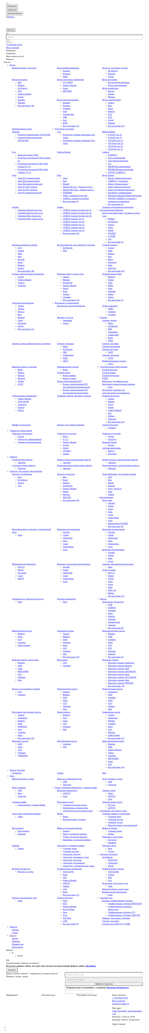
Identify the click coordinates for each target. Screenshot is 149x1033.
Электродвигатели (110, 425)
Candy (20, 320)
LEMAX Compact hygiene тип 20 (77, 213)
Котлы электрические (111, 100)
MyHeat (111, 416)
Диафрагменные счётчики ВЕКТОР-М (125, 904)
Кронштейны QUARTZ (118, 523)
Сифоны (15, 846)
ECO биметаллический (118, 161)
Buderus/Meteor (108, 132)
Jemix (110, 613)
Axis (59, 132)
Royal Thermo (108, 175)
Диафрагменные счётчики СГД (121, 912)
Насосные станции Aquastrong (121, 663)
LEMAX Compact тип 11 (73, 219)
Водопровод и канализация (67, 303)
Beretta (111, 483)
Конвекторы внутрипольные (114, 892)
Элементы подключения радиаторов (118, 207)
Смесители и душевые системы (70, 846)
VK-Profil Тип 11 (115, 140)
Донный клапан (115, 831)
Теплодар (112, 439)
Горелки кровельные (111, 346)
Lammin (105, 152)
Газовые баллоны (109, 370)
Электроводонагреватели (23, 303)
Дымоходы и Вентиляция (21, 431)
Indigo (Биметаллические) (119, 187)
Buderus (21, 85)
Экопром (21, 463)
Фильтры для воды (65, 317)
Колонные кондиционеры (113, 550)
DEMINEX (22, 727)
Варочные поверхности (67, 790)
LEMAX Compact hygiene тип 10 (77, 210)
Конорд (111, 91)
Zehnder (15, 207)
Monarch (21, 378)
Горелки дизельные (65, 344)
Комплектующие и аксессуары (70, 274)
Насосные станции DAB (118, 669)
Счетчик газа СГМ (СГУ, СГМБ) (116, 924)
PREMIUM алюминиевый (119, 167)
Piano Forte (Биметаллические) (121, 190)
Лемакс (111, 94)
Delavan (21, 375)
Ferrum (21, 436)
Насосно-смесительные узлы (24, 898)
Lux (109, 164)
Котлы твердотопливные (67, 100)
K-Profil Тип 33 (115, 138)
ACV (20, 248)
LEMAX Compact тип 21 (73, 225)
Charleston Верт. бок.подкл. (30, 216)
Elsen (110, 387)
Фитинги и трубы (25, 872)
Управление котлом (110, 396)
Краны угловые (69, 378)
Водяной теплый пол (21, 869)
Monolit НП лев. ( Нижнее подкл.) (78, 187)
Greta (65, 796)
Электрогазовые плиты (112, 802)
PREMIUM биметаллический (120, 169)
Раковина (112, 843)
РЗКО (65, 77)
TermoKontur (68, 114)
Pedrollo (111, 616)
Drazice (111, 225)
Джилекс (112, 625)
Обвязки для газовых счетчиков (116, 918)
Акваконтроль (114, 622)
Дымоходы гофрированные (29, 439)
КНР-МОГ (67, 91)
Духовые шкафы (19, 802)
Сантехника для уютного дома (113, 811)
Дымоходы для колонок (22, 433)
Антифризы (107, 857)
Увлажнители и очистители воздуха (28, 599)
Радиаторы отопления (64, 129)
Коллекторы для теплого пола (115, 883)
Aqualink (15, 132)
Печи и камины (19, 788)
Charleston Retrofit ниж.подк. (30, 213)
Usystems (112, 315)
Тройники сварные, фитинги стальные (74, 396)
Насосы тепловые (17, 770)
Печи (12, 776)
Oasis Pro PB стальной (27, 187)
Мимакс (111, 97)
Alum (65, 178)
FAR (65, 877)
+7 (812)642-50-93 (14, 45)
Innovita (66, 494)
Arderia (111, 103)
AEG (110, 477)
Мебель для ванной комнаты (69, 828)
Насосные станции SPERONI (120, 683)
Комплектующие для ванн (74, 819)
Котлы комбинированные (68, 68)
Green (110, 509)
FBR (110, 329)
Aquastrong (112, 692)
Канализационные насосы (113, 631)
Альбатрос (22, 404)
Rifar (59, 175)
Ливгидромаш (24, 645)
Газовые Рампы (109, 373)
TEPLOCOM (23, 402)
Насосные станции (110, 660)
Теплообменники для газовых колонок (119, 474)
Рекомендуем (17, 944)
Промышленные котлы (22, 129)
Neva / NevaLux (114, 489)
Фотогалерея (17, 947)
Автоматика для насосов (113, 602)
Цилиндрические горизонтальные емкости (120, 465)
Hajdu (110, 227)
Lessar (110, 515)
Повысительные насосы (112, 689)
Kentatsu (66, 71)
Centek (66, 535)
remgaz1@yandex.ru (120, 1004)
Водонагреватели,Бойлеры (111, 210)
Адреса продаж (118, 1024)
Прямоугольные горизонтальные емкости (120, 460)
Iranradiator (113, 332)
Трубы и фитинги (110, 306)
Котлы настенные (109, 79)
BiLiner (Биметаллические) (120, 178)
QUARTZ (112, 233)
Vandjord (111, 654)
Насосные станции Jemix (119, 674)
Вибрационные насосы (22, 631)
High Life (112, 590)
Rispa (65, 291)
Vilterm (111, 494)
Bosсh (110, 259)
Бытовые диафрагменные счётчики (117, 901)
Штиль (21, 410)
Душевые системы (71, 851)
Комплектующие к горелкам (24, 367)
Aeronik (111, 503)
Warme (111, 866)
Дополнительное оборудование (113, 367)
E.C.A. (66, 439)
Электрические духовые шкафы (31, 805)
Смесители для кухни (72, 860)
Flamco (111, 280)
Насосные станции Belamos (120, 666)
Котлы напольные (19, 79)
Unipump (67, 297)
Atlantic (21, 251)
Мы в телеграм (12, 48)
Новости (13, 927)
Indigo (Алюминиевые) (118, 184)
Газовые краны (63, 373)
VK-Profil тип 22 (115, 146)
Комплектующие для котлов (24, 68)
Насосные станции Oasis (118, 680)
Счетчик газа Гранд (110, 921)
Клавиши (22, 834)
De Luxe (111, 805)
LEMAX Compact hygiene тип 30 (77, 216)
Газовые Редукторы (110, 375)
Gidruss (66, 886)
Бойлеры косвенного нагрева (24, 245)
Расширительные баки (112, 274)
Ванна (65, 817)
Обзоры (15, 930)
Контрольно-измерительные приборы (118, 384)
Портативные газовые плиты (75, 808)
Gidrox (111, 753)
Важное (13, 935)
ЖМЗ (65, 123)
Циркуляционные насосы (113, 741)
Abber (20, 817)
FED (20, 91)
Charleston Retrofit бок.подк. (30, 210)
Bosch (110, 109)
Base (65, 181)
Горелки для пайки (110, 344)
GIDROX (112, 608)
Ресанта (21, 407)
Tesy (20, 486)
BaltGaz (111, 254)
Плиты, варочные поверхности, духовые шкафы (76, 788)
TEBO (110, 309)
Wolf (65, 251)
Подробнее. (91, 966)
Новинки (16, 941)
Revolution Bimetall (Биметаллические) (125, 196)
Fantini (111, 407)
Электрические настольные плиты (78, 811)
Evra (14, 152)
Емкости (13, 457)
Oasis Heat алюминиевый (29, 181)
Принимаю (12, 970)
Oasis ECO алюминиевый (29, 178)
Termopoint (113, 863)
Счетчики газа (106, 898)
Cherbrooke (67, 538)
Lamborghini (113, 335)
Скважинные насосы (111, 712)
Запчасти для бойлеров (22, 474)
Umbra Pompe (114, 735)
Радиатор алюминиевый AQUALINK (34, 135)
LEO (20, 640)
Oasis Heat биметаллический (30, 184)
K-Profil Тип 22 (115, 135)
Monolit (66, 184)
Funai (110, 581)
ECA (110, 114)
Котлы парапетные (110, 88)
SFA (110, 648)
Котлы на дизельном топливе (115, 68)
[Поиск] (11, 42)
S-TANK (111, 236)
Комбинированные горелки (114, 361)
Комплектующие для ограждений (122, 825)
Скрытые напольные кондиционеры (117, 564)
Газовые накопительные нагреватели (28, 274)
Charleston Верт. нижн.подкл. (31, 219)
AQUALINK (68, 872)
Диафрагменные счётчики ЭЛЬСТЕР (124, 915)
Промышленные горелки (68, 367)
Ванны (60, 814)
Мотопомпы (62, 660)
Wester (110, 294)
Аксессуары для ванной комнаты (26, 814)
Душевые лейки (70, 848)
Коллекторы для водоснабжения (71, 306)
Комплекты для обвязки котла (115, 381)
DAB (110, 605)
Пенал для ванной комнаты (75, 834)
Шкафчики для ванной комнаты (77, 840)
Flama (110, 793)
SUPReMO (67, 193)
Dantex (111, 576)
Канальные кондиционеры (68, 529)
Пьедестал (112, 840)
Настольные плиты (65, 802)
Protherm (67, 109)
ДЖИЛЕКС (23, 756)
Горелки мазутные (110, 349)
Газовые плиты (108, 790)
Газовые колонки (109, 245)
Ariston (111, 248)
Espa (20, 729)
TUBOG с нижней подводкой (76, 198)
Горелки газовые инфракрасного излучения (31, 344)
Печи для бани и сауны (112, 779)
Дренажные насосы (65, 631)
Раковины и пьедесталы (112, 837)
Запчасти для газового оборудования (26, 471)
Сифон (21, 848)
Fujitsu (111, 506)
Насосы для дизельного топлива (26, 689)
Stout (110, 288)
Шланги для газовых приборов (70, 425)
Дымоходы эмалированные (29, 442)
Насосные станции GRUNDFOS (122, 671)
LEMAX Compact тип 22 (73, 227)
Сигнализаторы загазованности (116, 393)
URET (110, 341)
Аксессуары (107, 500)
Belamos (66, 280)
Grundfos (112, 610)
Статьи (15, 933)
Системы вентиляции (111, 448)
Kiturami (66, 74)
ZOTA (110, 358)
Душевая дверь (114, 817)
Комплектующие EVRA (28, 155)
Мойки (111, 834)
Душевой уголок (115, 822)
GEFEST (67, 793)
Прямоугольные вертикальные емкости (74, 460)
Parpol (110, 230)
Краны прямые (69, 375)
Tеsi (109, 239)
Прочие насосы (63, 712)
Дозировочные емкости (22, 460)
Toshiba (60, 773)
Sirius (65, 88)
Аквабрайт (67, 320)
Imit (109, 413)
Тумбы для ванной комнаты (75, 837)
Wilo (65, 654)
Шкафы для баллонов (21, 425)
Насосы (103, 599)
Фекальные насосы (20, 741)
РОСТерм (67, 918)
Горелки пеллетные (110, 355)
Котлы (12, 65)
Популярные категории (87, 995)
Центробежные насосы (67, 741)
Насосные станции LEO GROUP (122, 677)
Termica (21, 283)
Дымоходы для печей (111, 433)
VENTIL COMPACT (117, 172)
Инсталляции (18, 828)
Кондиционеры (106, 497)
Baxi (20, 82)
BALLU (21, 312)
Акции (15, 938)
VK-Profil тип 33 (115, 149)
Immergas (112, 268)
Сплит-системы (109, 570)
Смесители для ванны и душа (76, 857)
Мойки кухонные (109, 828)
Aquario (66, 634)
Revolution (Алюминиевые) (120, 193)
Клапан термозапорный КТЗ (69, 381)
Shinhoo (111, 706)
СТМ (65, 921)
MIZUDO (67, 497)
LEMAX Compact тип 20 (73, 222)
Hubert (66, 448)
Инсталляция (23, 831)
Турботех (22, 286)
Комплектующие (109, 442)
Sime (65, 111)
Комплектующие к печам (23, 779)
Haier (110, 265)
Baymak (21, 259)
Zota (65, 120)
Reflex (110, 286)
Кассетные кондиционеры (113, 529)
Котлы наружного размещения (70, 79)
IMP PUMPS (23, 671)
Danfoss (21, 373)
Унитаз (111, 851)
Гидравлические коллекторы (69, 869)
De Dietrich (113, 71)
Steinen (21, 381)
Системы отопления (108, 854)
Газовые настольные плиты (75, 805)
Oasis (14, 175)
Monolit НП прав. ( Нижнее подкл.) (78, 190)
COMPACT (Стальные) (118, 181)
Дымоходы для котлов (66, 433)
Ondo (110, 886)
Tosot (110, 521)
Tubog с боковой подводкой (75, 196)
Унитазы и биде (109, 846)
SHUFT (21, 579)
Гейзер (66, 323)
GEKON (66, 883)
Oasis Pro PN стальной (27, 190)
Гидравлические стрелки (113, 869)
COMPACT (113, 155)
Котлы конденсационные (119, 82)
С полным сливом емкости (23, 465)
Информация (11, 995)
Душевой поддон (115, 819)
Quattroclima (113, 518)
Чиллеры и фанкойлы (66, 599)
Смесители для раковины (74, 863)
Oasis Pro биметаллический (30, 193)
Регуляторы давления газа (113, 390)
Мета (20, 793)
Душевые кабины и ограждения (116, 814)
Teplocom (112, 419)
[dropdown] (7, 3)
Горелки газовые (109, 320)
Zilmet (110, 297)
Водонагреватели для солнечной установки (76, 245)
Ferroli (20, 97)
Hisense (111, 593)
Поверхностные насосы (67, 689)
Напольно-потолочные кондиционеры (73, 564)
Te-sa (65, 915)
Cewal (110, 404)
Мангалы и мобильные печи (69, 779)
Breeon (21, 570)
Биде (110, 848)
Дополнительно (48, 995)
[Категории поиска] (7, 33)
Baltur (110, 323)
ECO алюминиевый (116, 158)
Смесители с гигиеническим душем (78, 866)
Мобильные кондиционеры (24, 564)
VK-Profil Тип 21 (115, 143)
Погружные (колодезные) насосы (26, 712)
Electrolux (112, 262)
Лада (110, 799)
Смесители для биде (71, 854)
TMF (65, 117)
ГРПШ (105, 378)
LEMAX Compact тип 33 (73, 230)
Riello (110, 338)
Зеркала (66, 831)
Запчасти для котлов (66, 474)
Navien (111, 77)
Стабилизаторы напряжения (24, 396)
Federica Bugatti (24, 94)
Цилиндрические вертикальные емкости (74, 465)
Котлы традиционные (117, 85)
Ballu (20, 254)
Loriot (20, 576)
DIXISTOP (112, 860)
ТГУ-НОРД (68, 82)
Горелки (103, 317)
